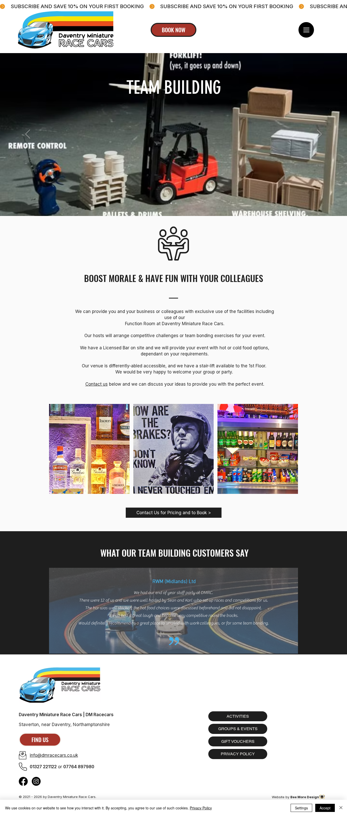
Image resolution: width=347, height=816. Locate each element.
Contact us (96, 384)
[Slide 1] (176, 203)
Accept (325, 807)
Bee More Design (304, 797)
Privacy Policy (201, 807)
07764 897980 (78, 766)
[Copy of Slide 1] (171, 203)
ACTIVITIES (238, 716)
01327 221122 (43, 766)
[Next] (319, 134)
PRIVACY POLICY (238, 753)
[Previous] (27, 134)
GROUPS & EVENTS (238, 728)
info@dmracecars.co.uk (54, 755)
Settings (301, 807)
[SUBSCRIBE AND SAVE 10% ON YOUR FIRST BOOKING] (173, 6)
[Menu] (306, 30)
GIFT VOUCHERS (238, 741)
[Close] (341, 808)
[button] (89, 449)
